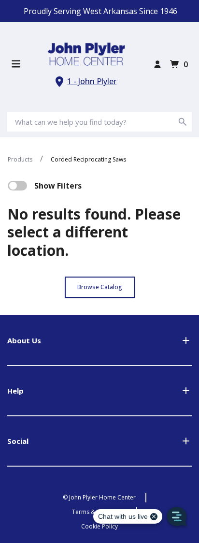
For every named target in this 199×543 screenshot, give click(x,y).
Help (15, 391)
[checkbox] (17, 186)
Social (17, 441)
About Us (24, 340)
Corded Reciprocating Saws (88, 159)
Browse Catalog (99, 287)
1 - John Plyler (91, 81)
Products (20, 159)
